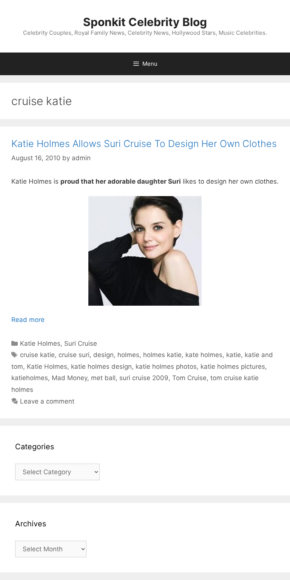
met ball (103, 378)
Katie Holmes (40, 343)
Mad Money (69, 378)
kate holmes (203, 355)
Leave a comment (47, 401)
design (103, 355)
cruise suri (74, 355)
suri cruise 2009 (143, 378)
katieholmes (29, 378)
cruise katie (37, 355)
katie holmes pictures (233, 366)
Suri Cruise (80, 343)
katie (233, 355)
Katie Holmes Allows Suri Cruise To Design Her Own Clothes (144, 143)
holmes (128, 355)
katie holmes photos (166, 366)
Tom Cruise (189, 378)
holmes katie (162, 355)
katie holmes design (101, 366)
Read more (28, 319)
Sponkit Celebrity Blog (145, 22)
